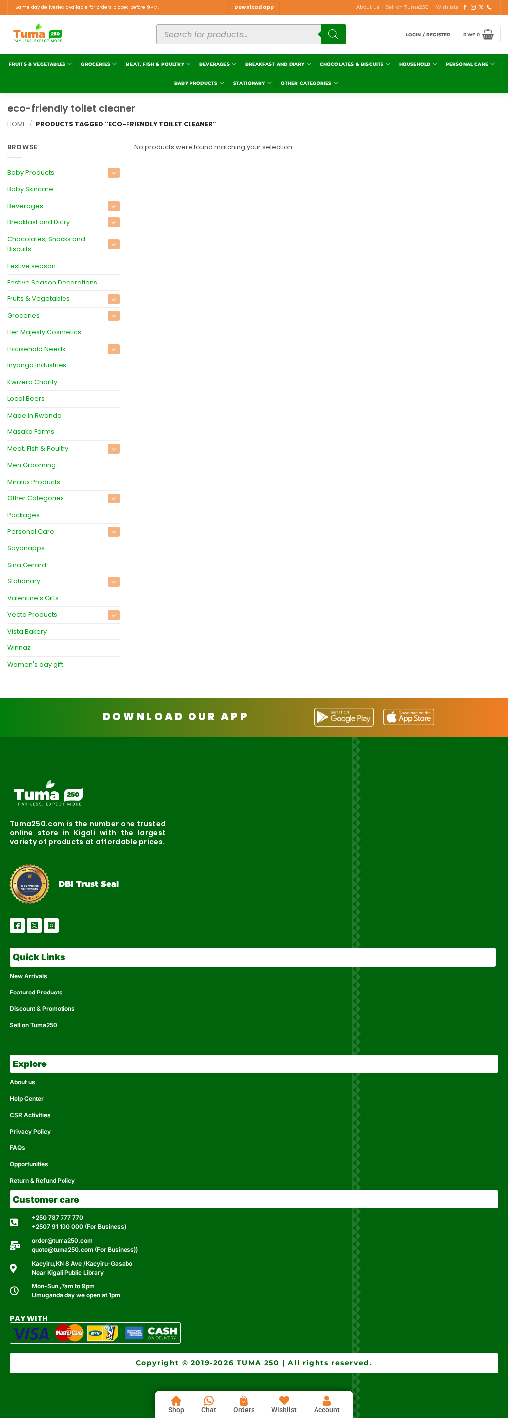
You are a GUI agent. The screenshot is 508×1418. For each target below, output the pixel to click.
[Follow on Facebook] (465, 7)
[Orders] (243, 1400)
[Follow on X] (481, 7)
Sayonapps (26, 548)
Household (415, 64)
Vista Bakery (27, 631)
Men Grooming (31, 465)
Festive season (31, 266)
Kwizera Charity (32, 382)
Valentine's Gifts (33, 598)
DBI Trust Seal (89, 884)
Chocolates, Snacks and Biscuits (46, 244)
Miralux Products (33, 482)
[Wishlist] (284, 1400)
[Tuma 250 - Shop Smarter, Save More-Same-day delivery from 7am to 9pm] (74, 34)
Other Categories (306, 83)
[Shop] (176, 1400)
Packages (23, 515)
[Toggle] (114, 173)
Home (16, 124)
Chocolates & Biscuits (352, 64)
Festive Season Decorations (52, 282)
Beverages (214, 64)
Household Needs (36, 349)
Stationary (249, 83)
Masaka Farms (30, 431)
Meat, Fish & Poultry (155, 64)
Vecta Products (32, 615)
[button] (428, 34)
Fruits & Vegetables (37, 64)
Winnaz (18, 648)
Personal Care (467, 64)
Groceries (95, 64)
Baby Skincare (30, 189)
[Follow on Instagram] (473, 7)
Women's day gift (35, 664)
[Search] (333, 34)
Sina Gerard (26, 565)
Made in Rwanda (34, 415)
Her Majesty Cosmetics (44, 332)
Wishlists (447, 7)
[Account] (327, 1400)
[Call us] (489, 7)
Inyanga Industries (36, 365)
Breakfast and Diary (274, 64)
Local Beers (26, 399)
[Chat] (208, 1400)
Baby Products (195, 83)
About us (367, 7)
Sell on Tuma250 (407, 7)
